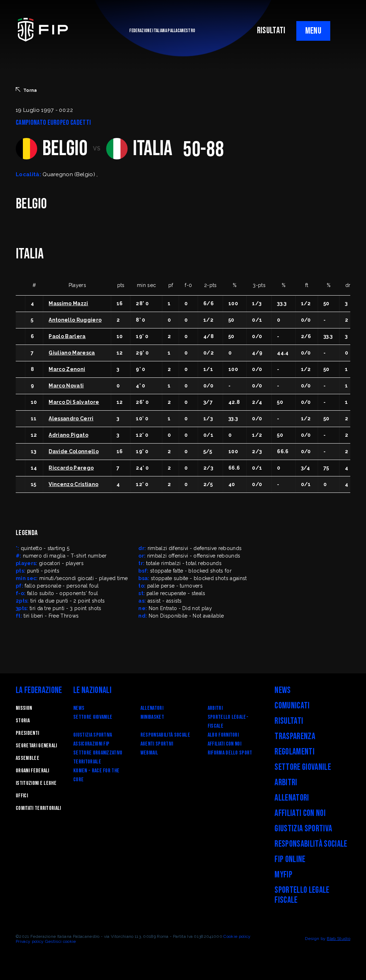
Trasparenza (294, 736)
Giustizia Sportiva (92, 735)
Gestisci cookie (60, 941)
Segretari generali (36, 745)
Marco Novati (66, 385)
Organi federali (32, 770)
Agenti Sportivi (156, 744)
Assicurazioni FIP (91, 744)
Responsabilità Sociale (165, 735)
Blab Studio (338, 938)
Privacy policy (30, 941)
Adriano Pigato (68, 435)
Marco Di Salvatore (74, 402)
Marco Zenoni (67, 369)
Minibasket (152, 717)
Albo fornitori (223, 735)
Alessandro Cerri (71, 418)
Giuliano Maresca (72, 353)
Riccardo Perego (71, 468)
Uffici (22, 795)
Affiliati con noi (224, 744)
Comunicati (292, 705)
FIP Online (289, 859)
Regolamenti (294, 751)
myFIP (283, 874)
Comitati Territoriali (38, 808)
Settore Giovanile (92, 717)
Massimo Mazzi (68, 303)
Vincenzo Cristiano (73, 484)
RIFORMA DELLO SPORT (230, 752)
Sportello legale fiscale (301, 895)
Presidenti (27, 733)
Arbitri (215, 708)
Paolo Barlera (67, 336)
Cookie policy (237, 936)
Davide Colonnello (73, 451)
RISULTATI (271, 30)
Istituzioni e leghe (36, 783)
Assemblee (27, 758)
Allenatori (151, 708)
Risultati (288, 721)
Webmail (149, 752)
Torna (30, 90)
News (78, 708)
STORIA (23, 720)
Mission (24, 708)
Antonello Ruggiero (75, 320)
